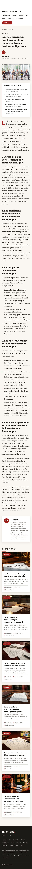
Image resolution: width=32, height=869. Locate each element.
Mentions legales (13, 845)
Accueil (5, 11)
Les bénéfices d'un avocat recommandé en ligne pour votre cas (13, 798)
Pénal (4, 19)
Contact (7, 22)
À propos (19, 19)
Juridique (13, 11)
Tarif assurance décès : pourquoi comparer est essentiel (13, 619)
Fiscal (14, 15)
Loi (20, 11)
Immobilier (6, 15)
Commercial (23, 15)
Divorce (11, 19)
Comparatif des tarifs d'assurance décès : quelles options (13, 709)
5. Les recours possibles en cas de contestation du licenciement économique (16, 111)
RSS (22, 845)
